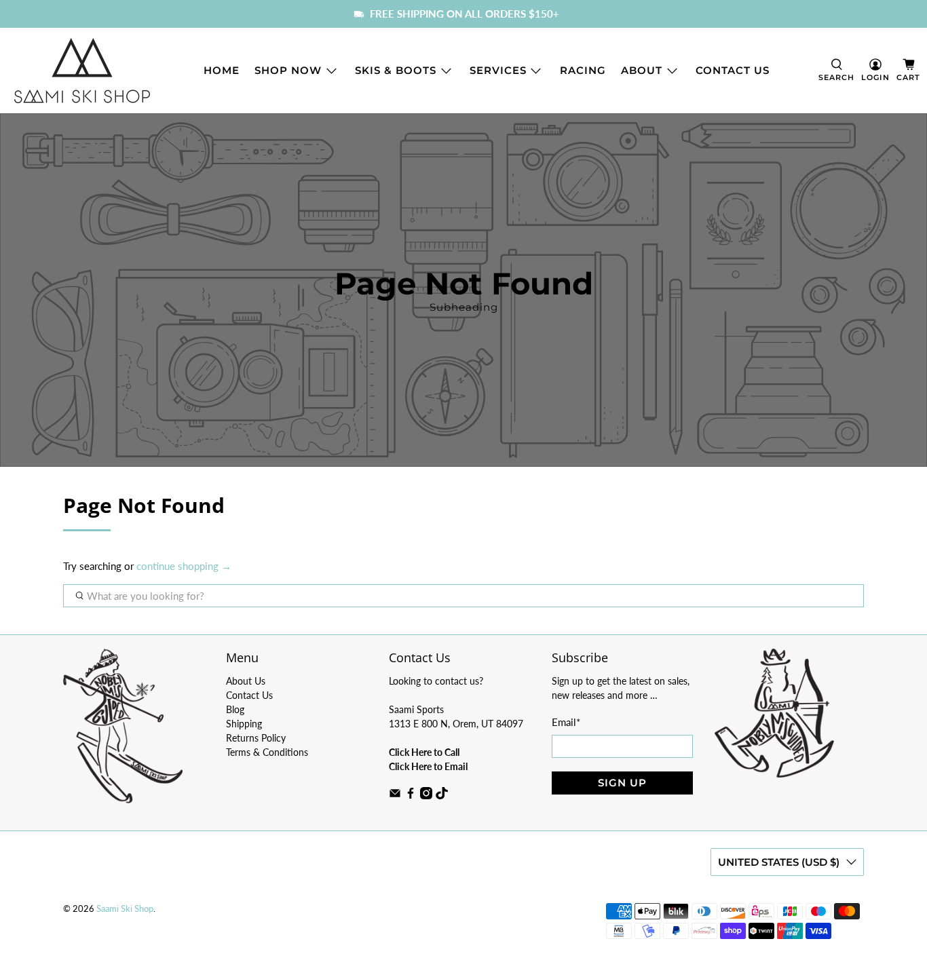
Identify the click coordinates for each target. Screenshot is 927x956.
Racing (583, 70)
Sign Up (622, 782)
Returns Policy (256, 738)
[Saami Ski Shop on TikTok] (442, 795)
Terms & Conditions (267, 752)
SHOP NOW (288, 70)
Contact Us (733, 70)
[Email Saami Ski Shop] (395, 795)
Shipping (244, 723)
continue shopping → (183, 566)
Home (222, 70)
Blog (235, 709)
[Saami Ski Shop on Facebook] (410, 795)
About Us (245, 681)
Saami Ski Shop (124, 909)
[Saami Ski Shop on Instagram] (426, 795)
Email (566, 722)
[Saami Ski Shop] (82, 70)
